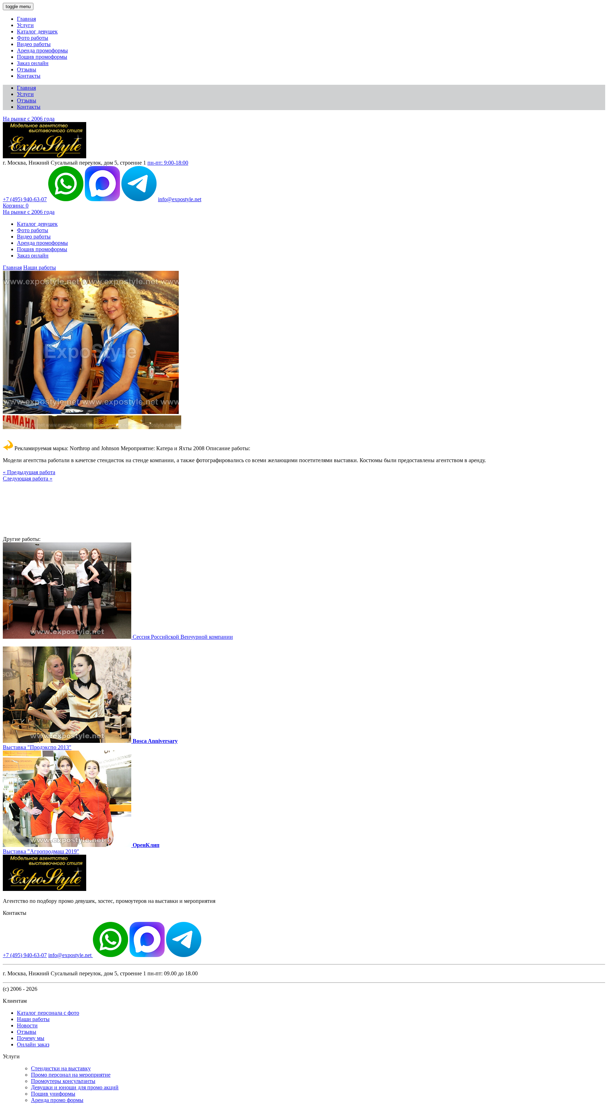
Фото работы (32, 38)
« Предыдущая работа (29, 472)
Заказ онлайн (33, 63)
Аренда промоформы (42, 50)
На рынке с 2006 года (29, 119)
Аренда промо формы (57, 1100)
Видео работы (34, 44)
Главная (26, 19)
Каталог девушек (37, 31)
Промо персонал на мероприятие (70, 1075)
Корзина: (15, 206)
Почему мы (30, 1038)
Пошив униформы (53, 1094)
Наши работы (39, 267)
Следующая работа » (27, 479)
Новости (27, 1025)
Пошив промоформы (42, 57)
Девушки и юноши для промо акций (75, 1087)
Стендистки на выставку (61, 1068)
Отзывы (26, 69)
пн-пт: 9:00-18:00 (167, 163)
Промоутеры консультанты (63, 1081)
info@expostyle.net (179, 199)
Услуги (25, 25)
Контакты (28, 76)
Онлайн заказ (33, 1044)
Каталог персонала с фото (48, 1013)
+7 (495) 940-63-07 (25, 199)
